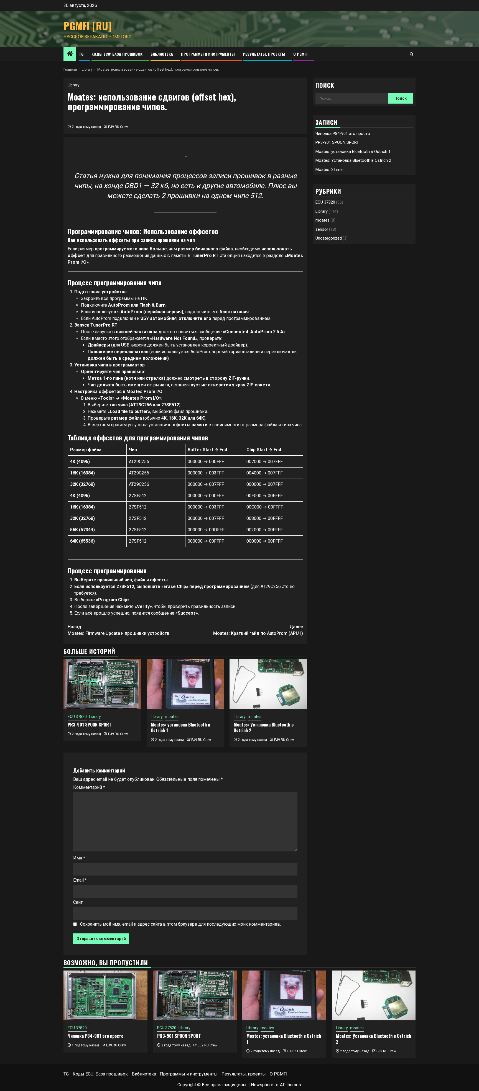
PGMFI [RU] (87, 25)
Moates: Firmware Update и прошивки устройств (118, 630)
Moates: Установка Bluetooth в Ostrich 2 (264, 727)
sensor (321, 229)
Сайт (78, 902)
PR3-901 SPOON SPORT (89, 724)
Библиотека (162, 54)
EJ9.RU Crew (118, 127)
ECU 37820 (77, 716)
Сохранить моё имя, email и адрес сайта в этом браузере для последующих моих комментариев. (180, 924)
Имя (79, 858)
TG (81, 54)
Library (74, 85)
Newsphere (262, 1084)
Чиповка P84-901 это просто (342, 133)
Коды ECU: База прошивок (116, 54)
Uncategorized (328, 238)
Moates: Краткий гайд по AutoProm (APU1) (258, 630)
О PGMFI (300, 54)
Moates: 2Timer (329, 169)
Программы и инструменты (208, 54)
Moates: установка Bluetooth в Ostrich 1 (180, 727)
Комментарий (89, 787)
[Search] (411, 54)
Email (80, 880)
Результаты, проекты (264, 54)
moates (172, 716)
